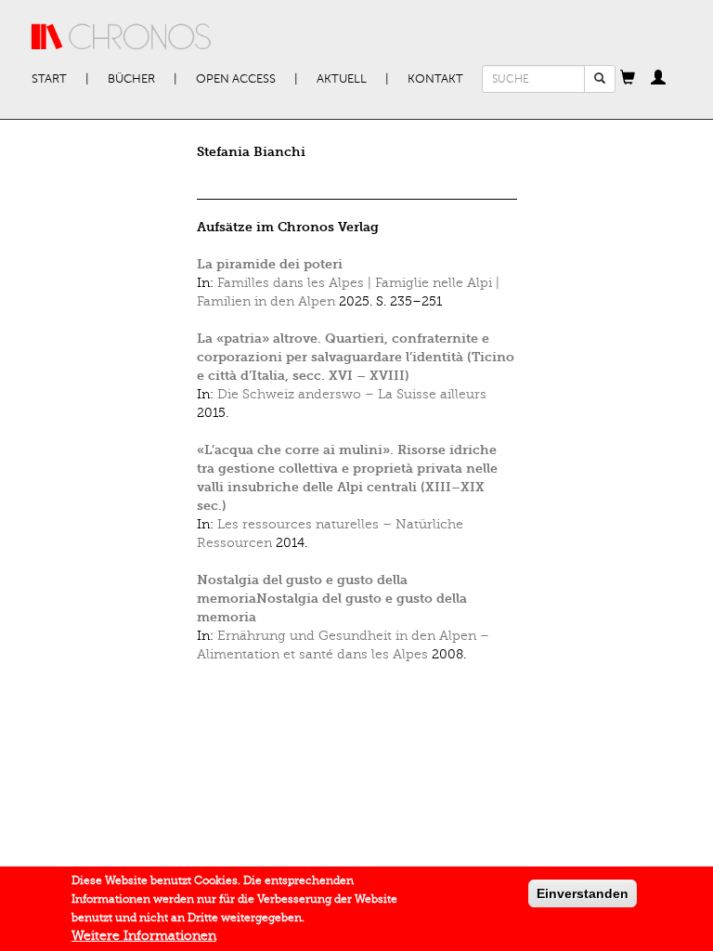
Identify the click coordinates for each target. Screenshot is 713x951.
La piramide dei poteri (270, 264)
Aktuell (342, 78)
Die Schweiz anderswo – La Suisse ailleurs (351, 394)
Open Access (236, 78)
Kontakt (435, 78)
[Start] (121, 37)
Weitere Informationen (143, 936)
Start (49, 78)
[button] (627, 79)
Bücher (131, 78)
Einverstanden (583, 893)
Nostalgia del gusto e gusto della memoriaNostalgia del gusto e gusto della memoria (332, 598)
